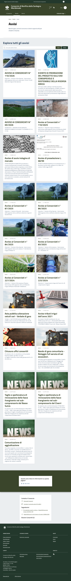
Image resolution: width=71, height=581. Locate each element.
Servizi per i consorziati (24, 537)
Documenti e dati (6, 547)
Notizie (54, 541)
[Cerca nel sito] (65, 7)
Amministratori (6, 543)
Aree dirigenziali (6, 539)
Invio (58, 47)
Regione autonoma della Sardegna (11, 1)
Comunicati (55, 537)
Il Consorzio (9, 13)
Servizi (23, 13)
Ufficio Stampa (18, 576)
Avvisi (6, 69)
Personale (5, 545)
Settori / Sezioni (6, 541)
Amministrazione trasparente (40, 1)
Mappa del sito (6, 576)
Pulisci (64, 47)
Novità (16, 13)
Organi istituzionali (7, 537)
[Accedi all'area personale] (64, 1)
